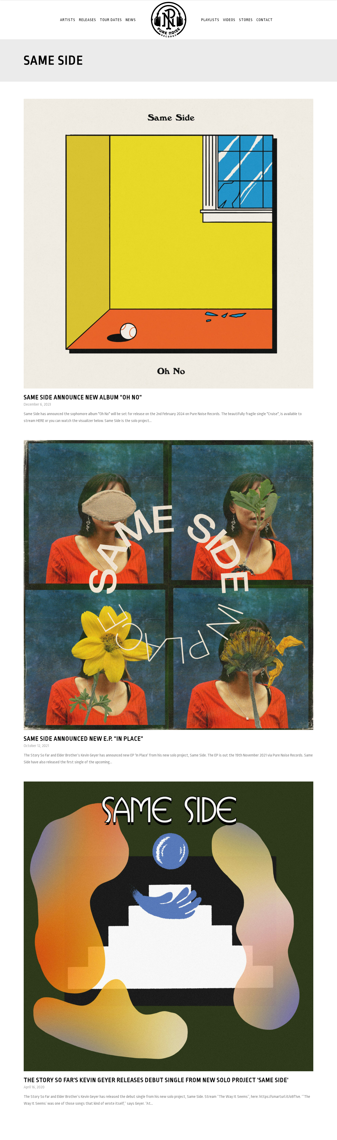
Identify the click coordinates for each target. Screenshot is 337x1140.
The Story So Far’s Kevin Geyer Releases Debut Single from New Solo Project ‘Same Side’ (156, 1080)
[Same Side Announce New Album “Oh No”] (168, 243)
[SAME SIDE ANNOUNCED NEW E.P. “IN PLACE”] (168, 585)
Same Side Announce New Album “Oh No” (83, 397)
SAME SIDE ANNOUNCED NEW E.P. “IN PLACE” (83, 738)
